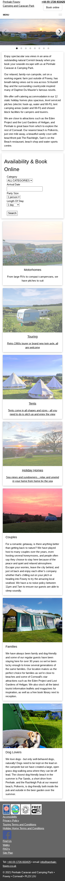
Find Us (7, 841)
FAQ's (6, 848)
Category (12, 176)
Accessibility (10, 816)
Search (12, 213)
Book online (52, 7)
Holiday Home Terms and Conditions (23, 828)
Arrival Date (13, 184)
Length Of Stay (15, 201)
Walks (6, 845)
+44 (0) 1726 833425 (19, 861)
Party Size (13, 193)
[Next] (59, 32)
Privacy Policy (11, 820)
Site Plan (8, 852)
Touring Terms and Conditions (19, 824)
